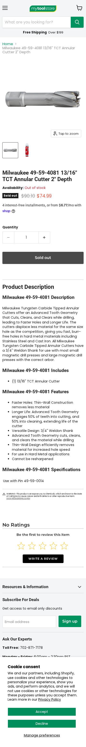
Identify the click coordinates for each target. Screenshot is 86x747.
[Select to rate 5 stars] (64, 546)
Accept (42, 711)
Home (7, 44)
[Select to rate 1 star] (21, 546)
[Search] (77, 22)
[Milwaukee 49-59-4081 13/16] (10, 150)
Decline (42, 723)
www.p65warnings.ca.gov (18, 498)
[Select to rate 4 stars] (53, 546)
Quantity (10, 227)
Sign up (69, 621)
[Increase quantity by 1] (44, 237)
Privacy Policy (49, 699)
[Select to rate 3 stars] (43, 546)
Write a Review (43, 558)
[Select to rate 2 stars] (32, 546)
